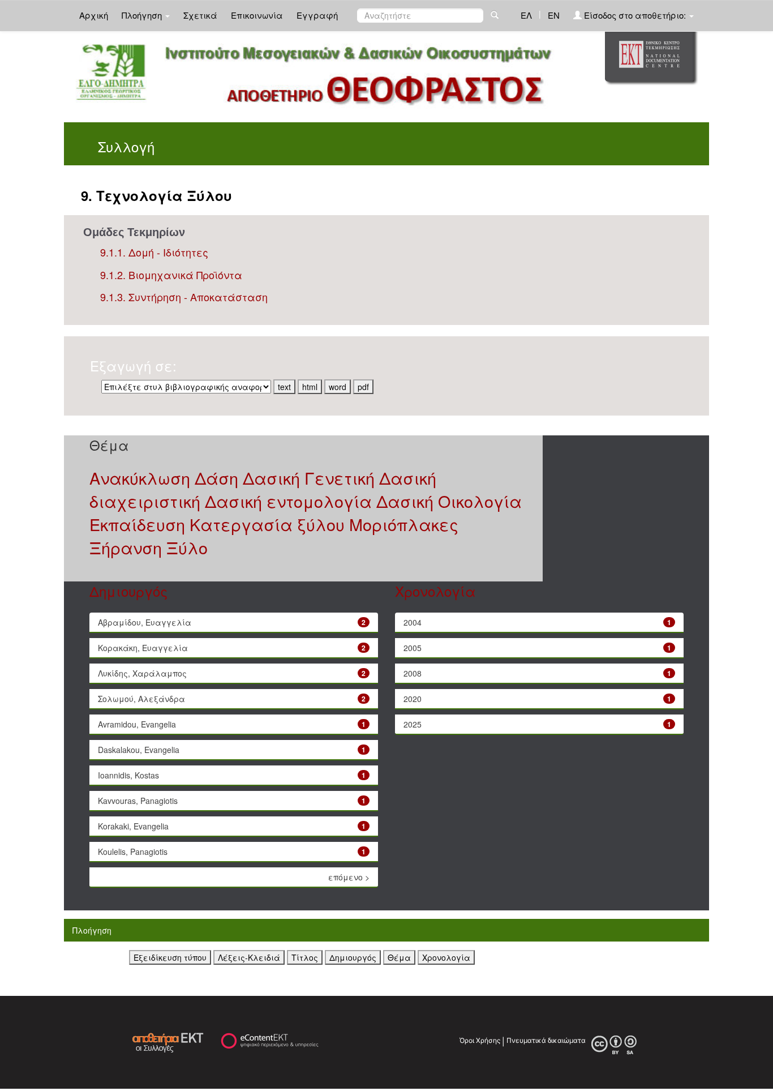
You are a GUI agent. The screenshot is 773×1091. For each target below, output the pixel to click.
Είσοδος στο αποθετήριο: (635, 15)
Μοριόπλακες (403, 524)
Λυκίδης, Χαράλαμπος (142, 673)
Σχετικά (200, 15)
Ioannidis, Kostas (128, 775)
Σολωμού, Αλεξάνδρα (141, 698)
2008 (412, 673)
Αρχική (93, 15)
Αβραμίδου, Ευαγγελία (144, 622)
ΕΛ (526, 15)
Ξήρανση (125, 547)
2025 (412, 724)
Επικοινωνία (257, 15)
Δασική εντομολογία (288, 500)
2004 (412, 622)
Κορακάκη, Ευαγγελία (143, 647)
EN (554, 15)
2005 (412, 647)
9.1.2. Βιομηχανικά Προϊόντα (171, 274)
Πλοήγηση (143, 15)
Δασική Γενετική (309, 477)
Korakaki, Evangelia (133, 826)
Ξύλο (187, 547)
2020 (412, 698)
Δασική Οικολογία (449, 500)
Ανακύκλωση (139, 477)
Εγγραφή (317, 15)
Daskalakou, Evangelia (138, 749)
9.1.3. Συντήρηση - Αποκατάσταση (184, 296)
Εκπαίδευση (137, 524)
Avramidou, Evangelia (137, 724)
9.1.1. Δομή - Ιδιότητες (154, 252)
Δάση (216, 477)
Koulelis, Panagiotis (133, 851)
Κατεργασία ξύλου (267, 524)
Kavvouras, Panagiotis (138, 800)
